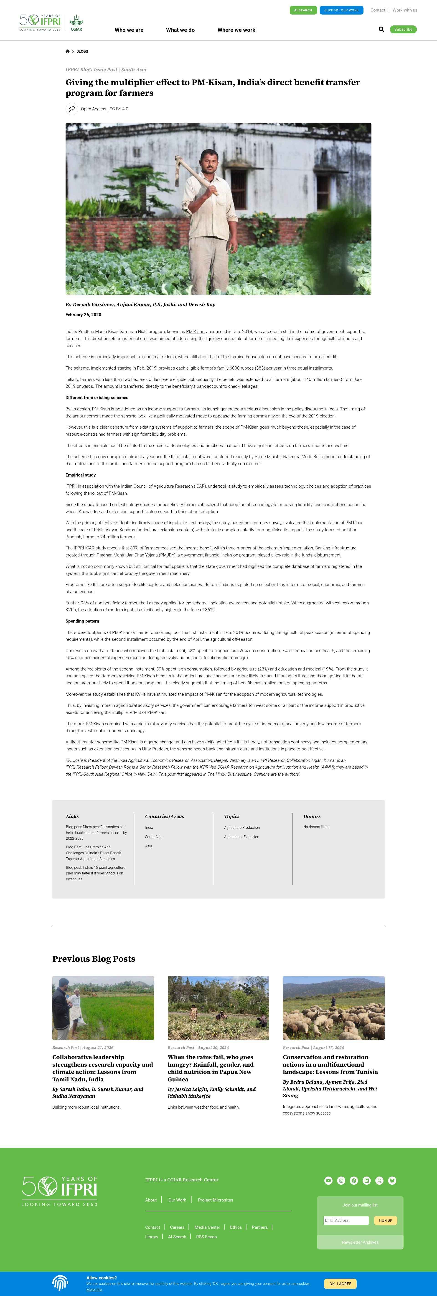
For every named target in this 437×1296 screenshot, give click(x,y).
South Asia (133, 69)
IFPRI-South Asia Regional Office (102, 774)
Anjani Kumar (133, 304)
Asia (148, 846)
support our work (342, 10)
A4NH (327, 767)
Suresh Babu (74, 1089)
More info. (94, 1289)
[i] (381, 29)
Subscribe (403, 29)
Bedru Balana (306, 1081)
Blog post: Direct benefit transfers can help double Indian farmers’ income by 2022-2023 (96, 833)
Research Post (65, 1047)
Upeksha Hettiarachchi (328, 1088)
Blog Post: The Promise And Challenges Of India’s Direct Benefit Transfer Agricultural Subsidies (93, 853)
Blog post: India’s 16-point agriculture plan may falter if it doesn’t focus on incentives (95, 873)
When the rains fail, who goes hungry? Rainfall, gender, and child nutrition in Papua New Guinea (211, 1068)
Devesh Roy (202, 304)
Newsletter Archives (360, 1242)
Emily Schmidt (227, 1089)
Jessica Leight (191, 1089)
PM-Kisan (195, 331)
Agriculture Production (242, 827)
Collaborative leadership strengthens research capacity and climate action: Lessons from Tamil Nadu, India (102, 1068)
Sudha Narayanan (73, 1095)
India (149, 827)
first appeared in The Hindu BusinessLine (214, 774)
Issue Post (105, 69)
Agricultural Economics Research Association (170, 760)
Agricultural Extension (241, 837)
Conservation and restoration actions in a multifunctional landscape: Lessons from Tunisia (330, 1064)
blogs (82, 51)
